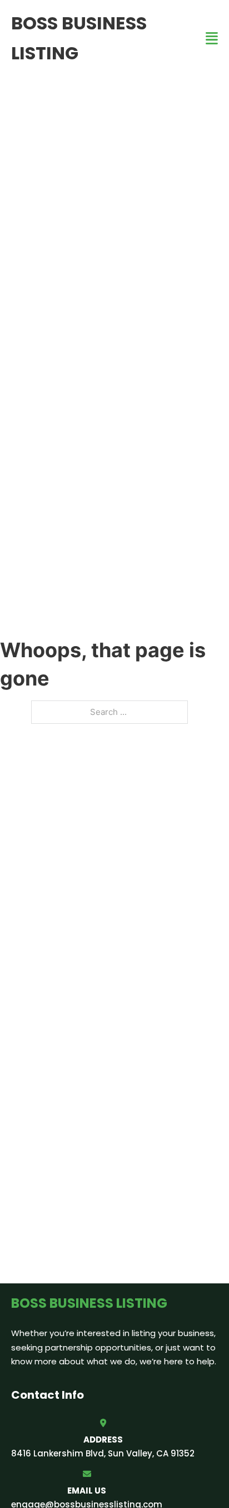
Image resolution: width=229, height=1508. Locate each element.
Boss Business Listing (79, 38)
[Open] (212, 38)
